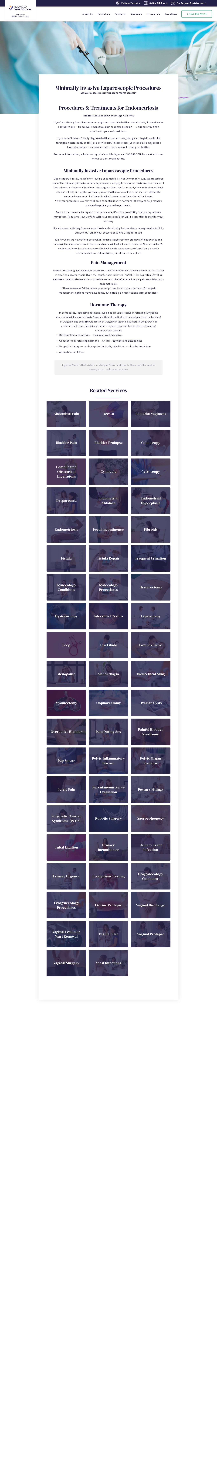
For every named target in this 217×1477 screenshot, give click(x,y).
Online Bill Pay (157, 3)
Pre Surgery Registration (190, 3)
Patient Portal (129, 3)
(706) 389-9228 (196, 14)
